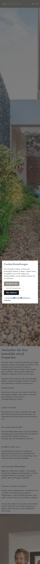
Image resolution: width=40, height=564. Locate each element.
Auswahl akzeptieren (13, 288)
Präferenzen (26, 298)
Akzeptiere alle (11, 284)
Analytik (17, 298)
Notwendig (9, 298)
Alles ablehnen (11, 293)
